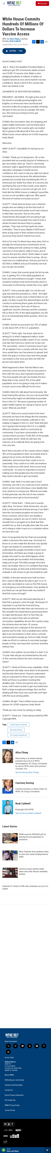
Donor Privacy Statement (14, 1095)
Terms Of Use (10, 1110)
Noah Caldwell (15, 41)
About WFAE (9, 1075)
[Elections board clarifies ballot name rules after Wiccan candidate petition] (10, 873)
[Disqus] (25, 936)
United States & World (18, 725)
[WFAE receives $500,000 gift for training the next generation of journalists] (10, 838)
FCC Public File (10, 1100)
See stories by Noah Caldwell (28, 813)
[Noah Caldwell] (7, 807)
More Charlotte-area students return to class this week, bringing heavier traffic (34, 854)
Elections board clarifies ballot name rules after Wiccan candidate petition (33, 871)
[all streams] (48, 1150)
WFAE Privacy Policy (12, 1105)
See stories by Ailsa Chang (27, 772)
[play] (3, 1150)
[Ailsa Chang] (7, 756)
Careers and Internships (14, 1085)
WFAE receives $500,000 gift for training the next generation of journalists (32, 837)
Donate (43, 3)
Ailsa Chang (14, 39)
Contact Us (9, 1090)
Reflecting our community (14, 1080)
